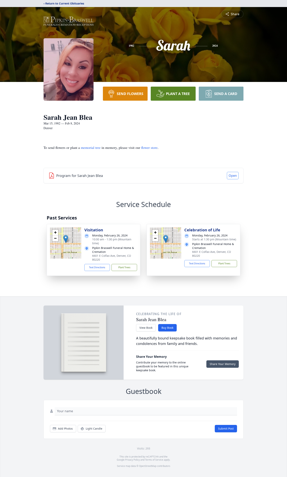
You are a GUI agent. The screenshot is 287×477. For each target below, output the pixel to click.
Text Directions (97, 267)
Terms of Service (154, 459)
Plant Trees (124, 267)
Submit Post (226, 428)
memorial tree (91, 147)
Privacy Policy (132, 459)
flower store (149, 147)
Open (233, 175)
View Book (145, 328)
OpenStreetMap (147, 466)
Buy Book (167, 328)
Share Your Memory (222, 364)
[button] (65, 239)
